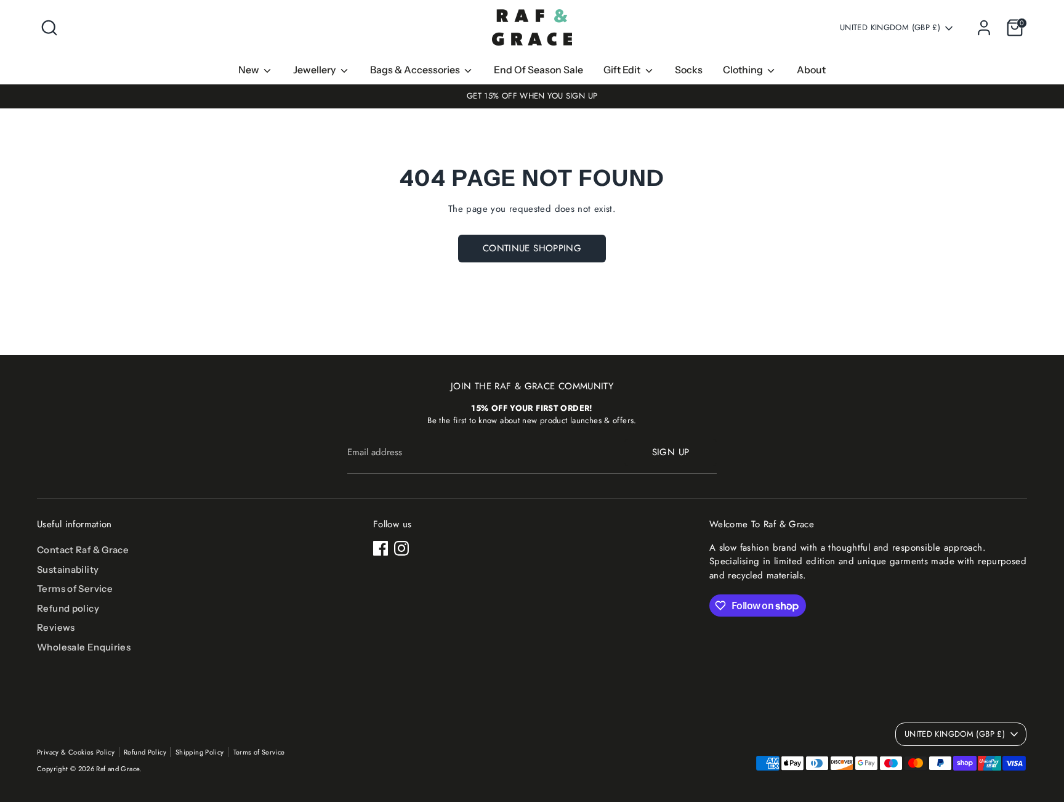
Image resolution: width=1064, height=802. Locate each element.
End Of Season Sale (538, 69)
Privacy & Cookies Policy (76, 752)
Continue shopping (532, 248)
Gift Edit (622, 69)
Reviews (56, 627)
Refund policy (68, 608)
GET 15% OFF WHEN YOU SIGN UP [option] (532, 96)
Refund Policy (145, 752)
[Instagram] (401, 548)
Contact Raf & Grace (83, 550)
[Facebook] (380, 548)
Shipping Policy (199, 752)
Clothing (744, 69)
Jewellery (315, 69)
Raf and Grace (117, 769)
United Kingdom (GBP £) (890, 27)
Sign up (671, 452)
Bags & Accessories (416, 69)
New (249, 69)
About (811, 69)
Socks (689, 69)
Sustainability (68, 569)
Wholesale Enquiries (84, 647)
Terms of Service (75, 588)
